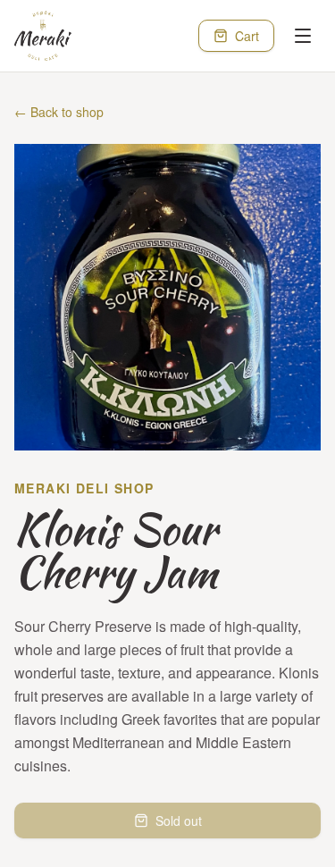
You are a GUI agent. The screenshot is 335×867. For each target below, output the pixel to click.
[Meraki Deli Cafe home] (42, 36)
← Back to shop (59, 112)
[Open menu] (303, 36)
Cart (247, 36)
